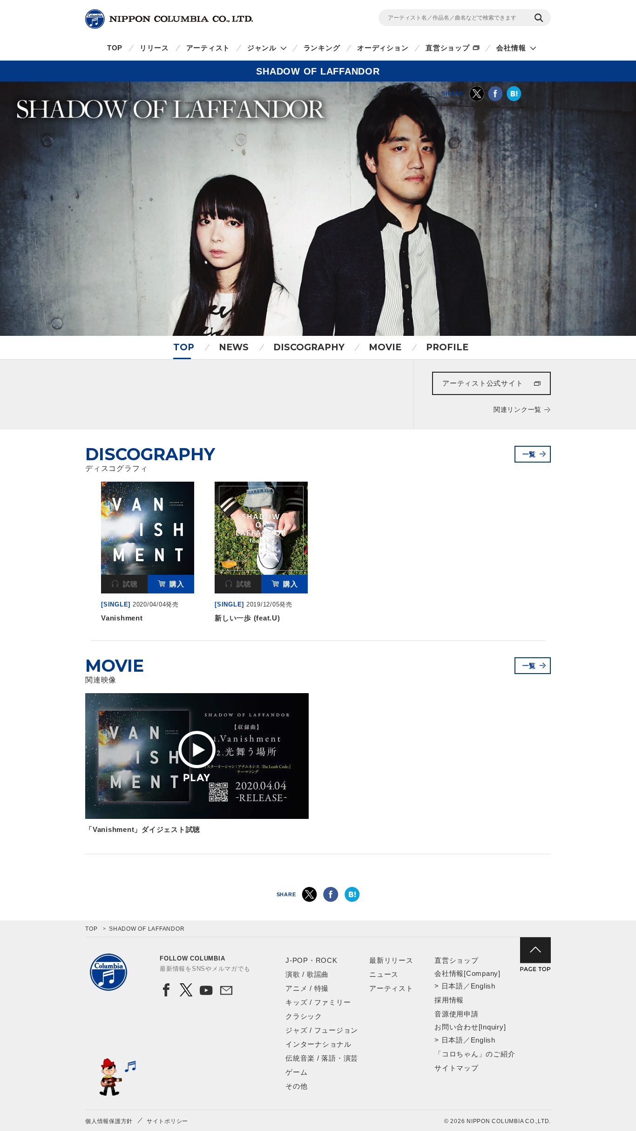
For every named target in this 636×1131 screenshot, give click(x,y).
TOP (114, 48)
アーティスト (208, 48)
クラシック (303, 1016)
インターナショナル (318, 1044)
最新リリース (391, 960)
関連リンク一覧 (517, 409)
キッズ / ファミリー (318, 1002)
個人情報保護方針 (109, 1121)
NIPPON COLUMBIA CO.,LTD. (169, 19)
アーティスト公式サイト (482, 383)
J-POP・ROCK (311, 960)
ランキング (322, 48)
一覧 (529, 454)
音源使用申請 (456, 1014)
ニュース (384, 974)
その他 (296, 1086)
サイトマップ (456, 1068)
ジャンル (262, 48)
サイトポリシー (167, 1121)
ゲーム (296, 1072)
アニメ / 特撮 (307, 988)
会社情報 (511, 48)
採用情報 (449, 1000)
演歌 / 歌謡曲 (307, 974)
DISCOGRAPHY (309, 347)
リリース (154, 48)
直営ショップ (448, 48)
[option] (147, 554)
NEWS (234, 347)
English (483, 986)
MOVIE (385, 347)
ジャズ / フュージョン (321, 1030)
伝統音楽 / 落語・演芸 (321, 1058)
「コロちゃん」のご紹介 (474, 1054)
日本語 (452, 986)
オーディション (382, 48)
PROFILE (447, 347)
